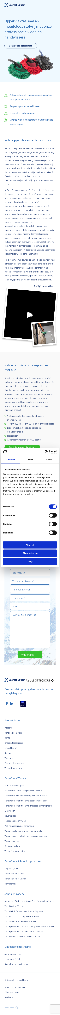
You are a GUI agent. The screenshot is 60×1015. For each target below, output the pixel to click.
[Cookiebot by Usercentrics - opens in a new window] (44, 452)
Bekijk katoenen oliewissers (22, 447)
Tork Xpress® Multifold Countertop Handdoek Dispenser (29, 926)
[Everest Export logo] (14, 5)
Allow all (30, 545)
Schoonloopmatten (13, 733)
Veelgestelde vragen (13, 768)
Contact (7, 753)
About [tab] (49, 459)
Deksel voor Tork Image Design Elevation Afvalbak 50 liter (29, 901)
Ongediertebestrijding (13, 743)
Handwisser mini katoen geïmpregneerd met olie (25, 796)
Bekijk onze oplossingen (21, 46)
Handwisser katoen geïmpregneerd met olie (23, 791)
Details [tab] (30, 459)
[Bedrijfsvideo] (30, 315)
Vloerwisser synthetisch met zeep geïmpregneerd (25, 836)
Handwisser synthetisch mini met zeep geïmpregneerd (28, 806)
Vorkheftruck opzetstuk (14, 851)
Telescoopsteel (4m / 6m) (15, 821)
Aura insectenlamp (12, 954)
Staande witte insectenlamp (16, 964)
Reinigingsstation (12, 846)
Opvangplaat (10, 816)
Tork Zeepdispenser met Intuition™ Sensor (22, 936)
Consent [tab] (11, 459)
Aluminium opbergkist (14, 786)
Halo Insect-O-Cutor (13, 959)
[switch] (53, 515)
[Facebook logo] (6, 703)
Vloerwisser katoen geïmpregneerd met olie (23, 831)
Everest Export (10, 748)
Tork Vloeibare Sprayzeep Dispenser (20, 921)
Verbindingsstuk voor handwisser (19, 826)
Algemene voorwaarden (14, 987)
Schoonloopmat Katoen (15, 879)
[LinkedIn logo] (11, 703)
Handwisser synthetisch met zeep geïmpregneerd (25, 801)
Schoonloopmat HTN (14, 874)
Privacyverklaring (12, 992)
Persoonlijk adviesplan (14, 763)
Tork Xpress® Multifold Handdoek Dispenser (24, 931)
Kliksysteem (9, 811)
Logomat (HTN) (11, 869)
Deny (30, 561)
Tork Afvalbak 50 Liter (13, 906)
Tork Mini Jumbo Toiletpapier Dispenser (21, 916)
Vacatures (9, 758)
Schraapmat (9, 884)
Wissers (8, 728)
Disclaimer (9, 997)
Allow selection (30, 553)
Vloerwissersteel (11, 841)
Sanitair (7, 738)
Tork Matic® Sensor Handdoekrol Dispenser (23, 911)
